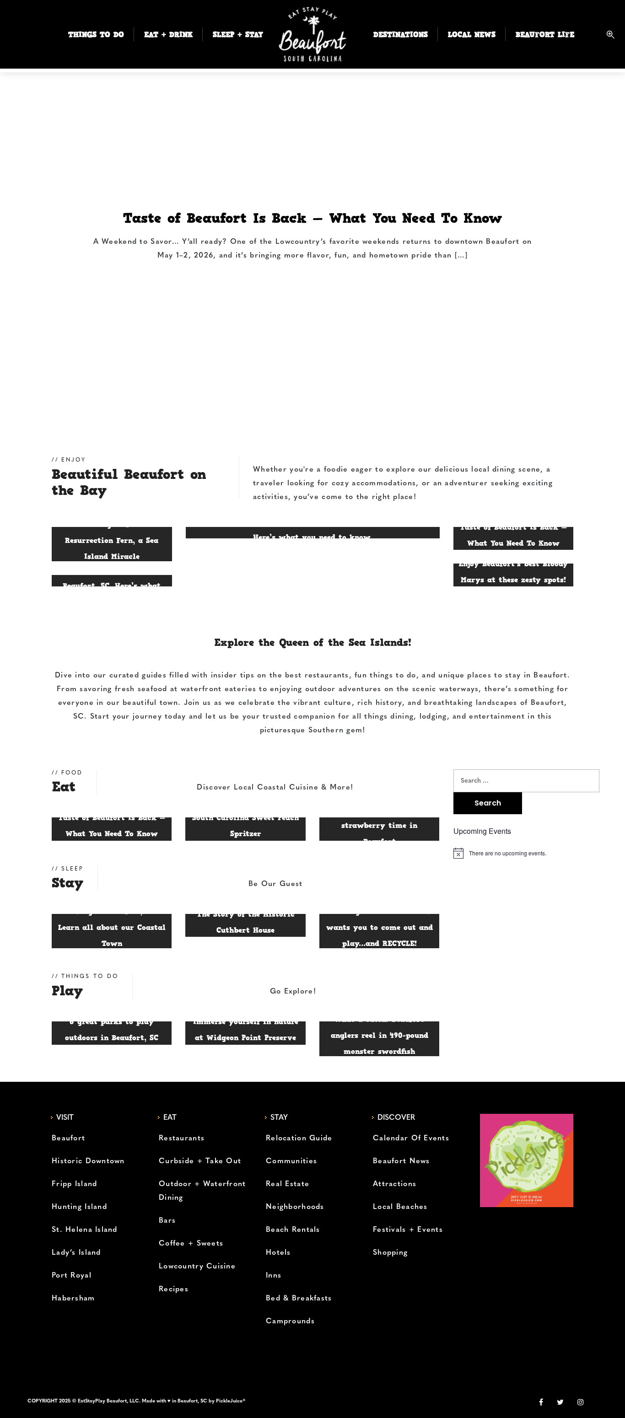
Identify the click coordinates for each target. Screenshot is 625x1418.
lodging (433, 716)
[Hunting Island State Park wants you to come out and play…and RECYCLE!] (379, 931)
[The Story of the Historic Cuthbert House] (245, 925)
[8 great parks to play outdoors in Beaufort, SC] (112, 1032)
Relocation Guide (299, 1138)
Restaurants (182, 1138)
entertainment (497, 716)
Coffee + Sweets (191, 1243)
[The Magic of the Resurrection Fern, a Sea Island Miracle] (112, 544)
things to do (393, 675)
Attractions (394, 1184)
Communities (291, 1161)
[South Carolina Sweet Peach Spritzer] (245, 828)
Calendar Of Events (411, 1138)
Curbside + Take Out (200, 1161)
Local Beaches (400, 1207)
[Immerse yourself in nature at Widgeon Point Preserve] (245, 1032)
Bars (167, 1221)
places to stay (494, 675)
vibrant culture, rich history (347, 703)
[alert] (513, 853)
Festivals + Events (408, 1230)
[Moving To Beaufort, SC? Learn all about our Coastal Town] (112, 931)
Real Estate (287, 1184)
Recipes (174, 1289)
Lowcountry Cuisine (197, 1266)
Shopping (390, 1253)
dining (402, 716)
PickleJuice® (231, 1401)
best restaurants (317, 675)
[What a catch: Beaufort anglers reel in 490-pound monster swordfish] (379, 1038)
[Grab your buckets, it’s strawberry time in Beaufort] (379, 828)
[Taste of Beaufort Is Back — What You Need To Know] (312, 241)
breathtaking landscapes (470, 703)
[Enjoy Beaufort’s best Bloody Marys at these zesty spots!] (513, 575)
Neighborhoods (295, 1207)
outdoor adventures (343, 689)
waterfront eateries (218, 689)
